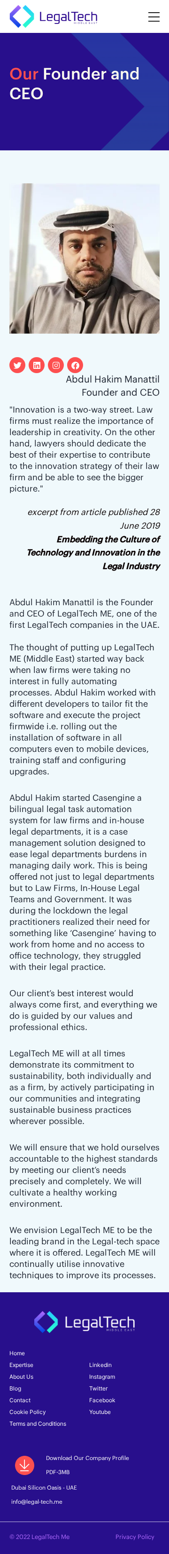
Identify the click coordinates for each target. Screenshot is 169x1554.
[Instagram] (56, 365)
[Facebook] (75, 365)
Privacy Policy (134, 1537)
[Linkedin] (37, 365)
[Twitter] (17, 365)
